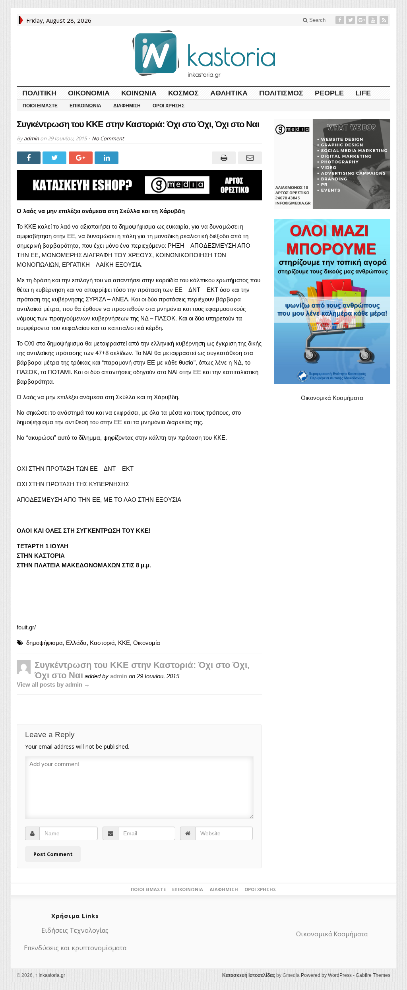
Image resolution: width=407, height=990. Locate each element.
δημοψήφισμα (44, 642)
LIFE (363, 93)
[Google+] (362, 20)
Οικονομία (89, 93)
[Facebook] (340, 20)
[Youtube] (373, 20)
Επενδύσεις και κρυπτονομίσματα (75, 947)
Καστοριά (102, 642)
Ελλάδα (76, 642)
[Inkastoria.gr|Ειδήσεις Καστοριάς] (203, 54)
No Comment (108, 138)
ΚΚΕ (124, 642)
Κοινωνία (139, 93)
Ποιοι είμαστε (40, 106)
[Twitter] (351, 20)
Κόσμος (183, 93)
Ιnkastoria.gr (50, 975)
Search (317, 20)
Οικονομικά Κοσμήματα (332, 397)
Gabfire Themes (373, 975)
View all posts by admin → (53, 684)
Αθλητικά (229, 93)
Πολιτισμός (281, 93)
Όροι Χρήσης (168, 106)
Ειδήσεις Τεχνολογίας (75, 930)
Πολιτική (39, 93)
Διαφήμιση (127, 106)
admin (31, 138)
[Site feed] (384, 20)
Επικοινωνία (85, 106)
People (329, 93)
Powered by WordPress (326, 975)
